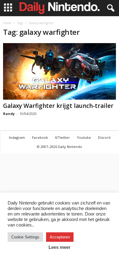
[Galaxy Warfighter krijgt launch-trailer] (59, 71)
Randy (9, 113)
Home (7, 23)
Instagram (17, 137)
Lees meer (59, 247)
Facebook (40, 137)
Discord (104, 137)
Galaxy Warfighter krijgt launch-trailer (58, 106)
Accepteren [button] (60, 237)
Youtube (84, 137)
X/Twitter (62, 137)
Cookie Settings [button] (25, 237)
